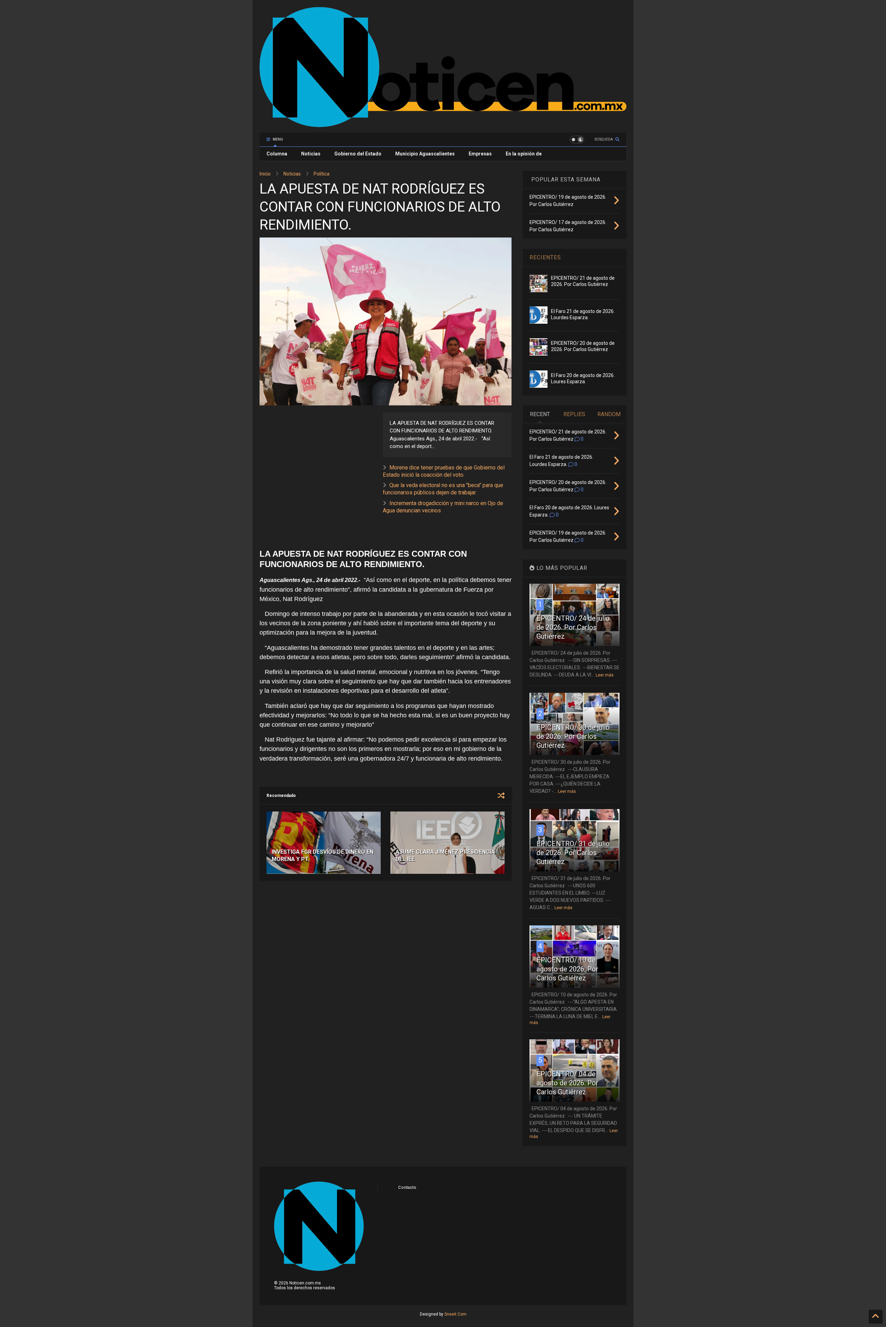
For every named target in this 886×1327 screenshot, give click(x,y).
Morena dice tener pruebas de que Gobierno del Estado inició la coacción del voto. (444, 471)
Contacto (407, 1187)
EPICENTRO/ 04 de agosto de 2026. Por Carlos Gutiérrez (567, 1083)
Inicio (265, 174)
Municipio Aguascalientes (425, 153)
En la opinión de (524, 153)
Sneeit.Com (455, 1314)
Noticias (310, 153)
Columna (276, 153)
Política (321, 174)
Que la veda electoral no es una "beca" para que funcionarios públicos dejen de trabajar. (443, 489)
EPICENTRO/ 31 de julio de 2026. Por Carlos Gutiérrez (573, 853)
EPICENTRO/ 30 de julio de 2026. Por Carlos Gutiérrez (573, 736)
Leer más (605, 675)
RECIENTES (545, 257)
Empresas (480, 153)
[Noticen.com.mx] (443, 124)
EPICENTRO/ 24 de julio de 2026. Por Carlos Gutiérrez (573, 627)
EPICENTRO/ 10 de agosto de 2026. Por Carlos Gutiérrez (567, 969)
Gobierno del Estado (357, 153)
